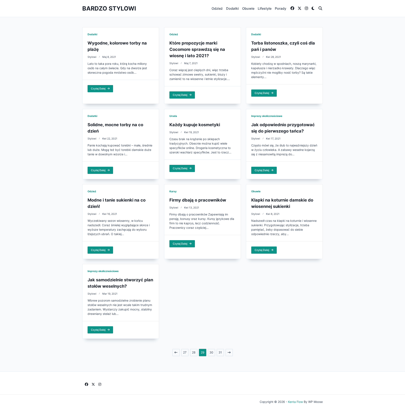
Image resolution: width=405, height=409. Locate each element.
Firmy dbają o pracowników (197, 200)
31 (220, 352)
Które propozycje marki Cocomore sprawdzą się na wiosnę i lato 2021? (197, 49)
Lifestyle (264, 8)
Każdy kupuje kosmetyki (194, 124)
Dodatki (232, 8)
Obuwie (248, 8)
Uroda (173, 116)
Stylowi (92, 56)
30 (211, 352)
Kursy (173, 191)
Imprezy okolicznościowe (266, 116)
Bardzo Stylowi (109, 8)
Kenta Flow (295, 402)
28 (194, 352)
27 (184, 352)
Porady (280, 8)
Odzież (217, 8)
